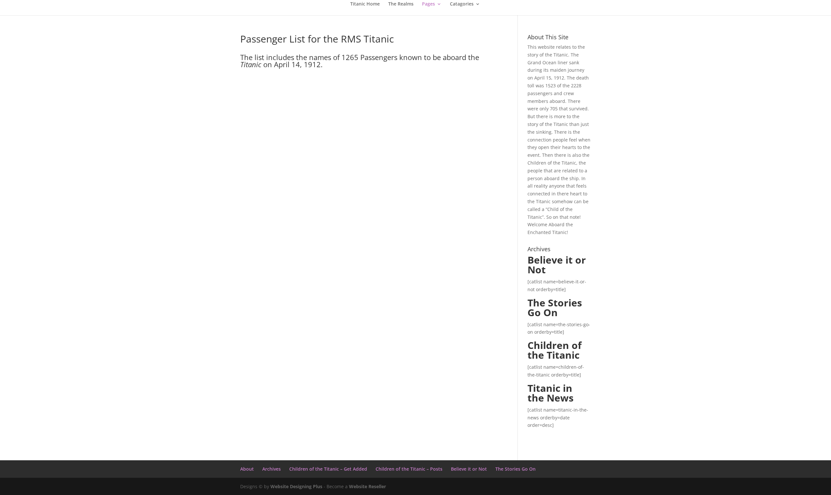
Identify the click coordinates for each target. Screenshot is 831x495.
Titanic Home (365, 4)
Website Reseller (367, 486)
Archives (271, 469)
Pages (428, 4)
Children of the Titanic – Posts (409, 469)
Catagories (462, 4)
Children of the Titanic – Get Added (328, 469)
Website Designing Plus (296, 486)
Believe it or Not (469, 469)
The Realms (401, 4)
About (247, 469)
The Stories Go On (515, 469)
